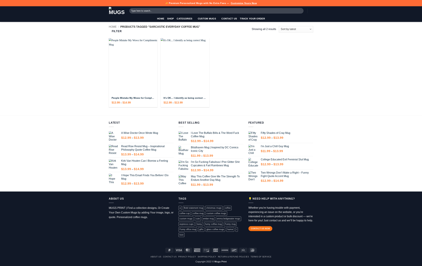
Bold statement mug (193, 208)
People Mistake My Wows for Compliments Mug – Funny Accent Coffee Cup (133, 98)
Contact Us (229, 18)
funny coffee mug (213, 224)
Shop (170, 18)
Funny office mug (188, 229)
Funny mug (230, 224)
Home (160, 18)
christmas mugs (214, 208)
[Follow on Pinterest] (130, 225)
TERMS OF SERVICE (261, 257)
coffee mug (198, 213)
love (181, 235)
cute (198, 218)
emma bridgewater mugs (228, 218)
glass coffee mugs (215, 229)
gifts (201, 229)
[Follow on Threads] (120, 225)
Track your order (252, 18)
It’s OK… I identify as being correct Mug (185, 98)
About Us (156, 257)
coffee (228, 208)
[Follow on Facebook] (111, 225)
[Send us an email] (125, 225)
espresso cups (187, 224)
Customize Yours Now (244, 3)
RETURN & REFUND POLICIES (233, 257)
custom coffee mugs (216, 213)
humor (230, 229)
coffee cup (185, 213)
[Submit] (300, 11)
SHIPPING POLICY (207, 257)
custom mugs (186, 218)
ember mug (208, 218)
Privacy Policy (187, 257)
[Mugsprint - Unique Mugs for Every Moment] (116, 11)
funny (199, 224)
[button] (311, 11)
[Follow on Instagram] (116, 225)
